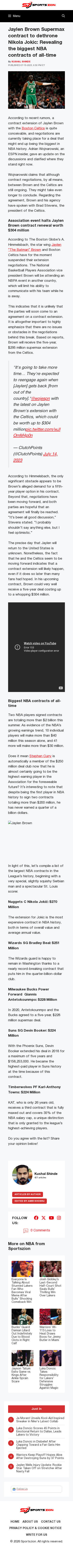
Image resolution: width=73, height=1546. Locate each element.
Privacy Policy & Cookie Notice (35, 1528)
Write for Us (36, 1535)
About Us (30, 1522)
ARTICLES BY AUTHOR (28, 1194)
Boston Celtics (33, 128)
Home (15, 1522)
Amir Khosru (29, 1201)
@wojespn (40, 399)
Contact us (51, 1522)
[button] (63, 16)
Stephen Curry (40, 756)
